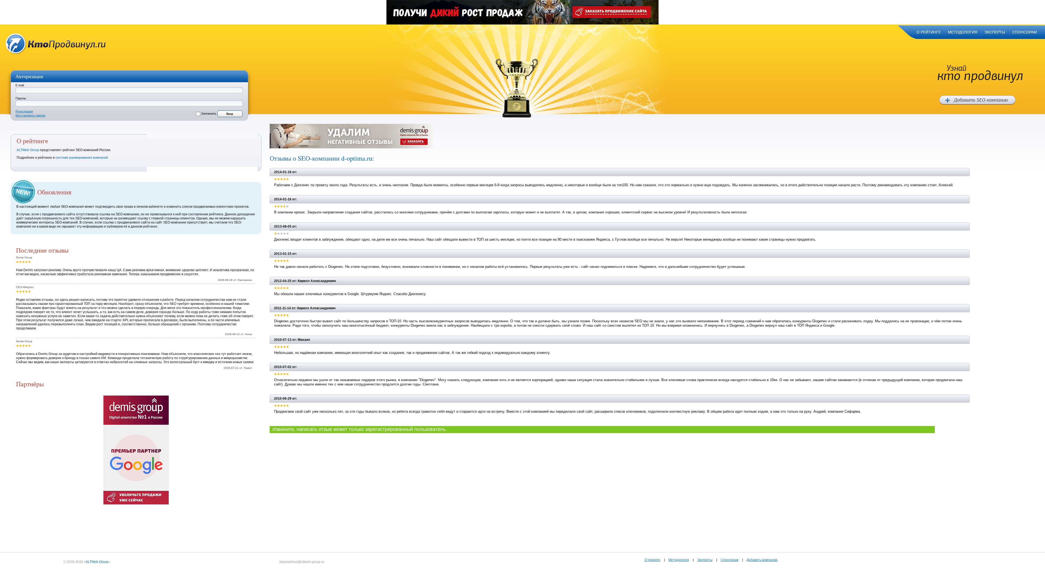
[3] (23, 262)
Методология (678, 560)
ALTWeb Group (28, 150)
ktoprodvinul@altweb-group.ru (301, 562)
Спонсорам (729, 560)
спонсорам (1024, 32)
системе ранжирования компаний (82, 158)
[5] (29, 262)
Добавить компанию (761, 560)
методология (962, 32)
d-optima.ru (356, 158)
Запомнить (208, 113)
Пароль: (21, 98)
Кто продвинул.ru (56, 43)
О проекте (652, 560)
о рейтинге (929, 32)
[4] (26, 262)
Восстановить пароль (30, 115)
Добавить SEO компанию (977, 100)
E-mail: (20, 85)
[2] (20, 262)
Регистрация (24, 111)
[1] (17, 262)
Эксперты (704, 560)
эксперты (994, 32)
